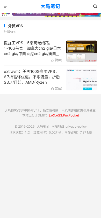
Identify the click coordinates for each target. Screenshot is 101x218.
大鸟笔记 (50, 6)
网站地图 (58, 126)
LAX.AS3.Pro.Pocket (64, 115)
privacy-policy (76, 126)
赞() (56, 60)
